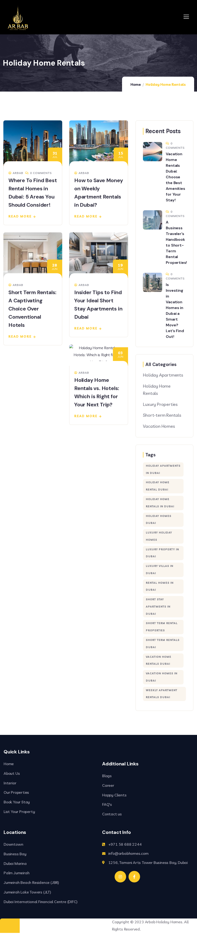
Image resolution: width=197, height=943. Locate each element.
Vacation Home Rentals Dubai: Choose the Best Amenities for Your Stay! (175, 177)
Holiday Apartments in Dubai (163, 469)
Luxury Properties (160, 404)
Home (135, 84)
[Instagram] (120, 876)
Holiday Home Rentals (157, 389)
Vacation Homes (159, 426)
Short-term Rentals (162, 415)
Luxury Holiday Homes (159, 536)
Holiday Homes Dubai (158, 519)
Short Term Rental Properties (162, 626)
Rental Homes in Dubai (159, 586)
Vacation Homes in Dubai (161, 677)
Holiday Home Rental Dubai (157, 486)
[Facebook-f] (134, 876)
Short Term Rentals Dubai (162, 643)
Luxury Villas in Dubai (159, 569)
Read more (20, 216)
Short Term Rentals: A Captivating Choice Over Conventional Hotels (32, 309)
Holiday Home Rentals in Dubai (160, 502)
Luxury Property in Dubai (162, 553)
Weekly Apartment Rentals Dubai (161, 694)
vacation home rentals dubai (158, 660)
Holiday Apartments (163, 375)
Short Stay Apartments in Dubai (158, 606)
